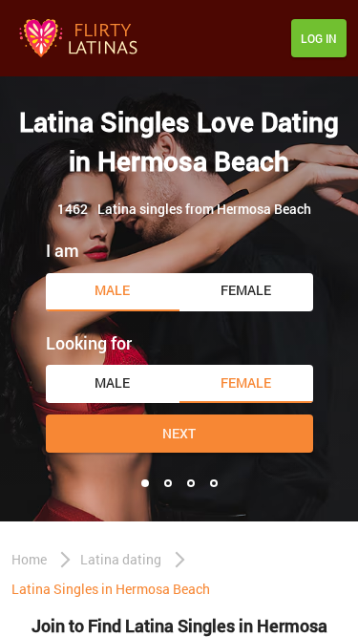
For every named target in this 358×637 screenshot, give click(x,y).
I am (62, 250)
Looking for (89, 342)
